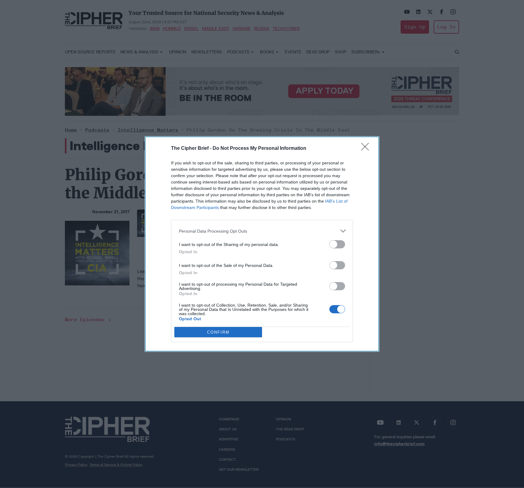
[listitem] (262, 231)
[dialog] (262, 244)
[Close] (367, 148)
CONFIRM (218, 332)
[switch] (337, 244)
